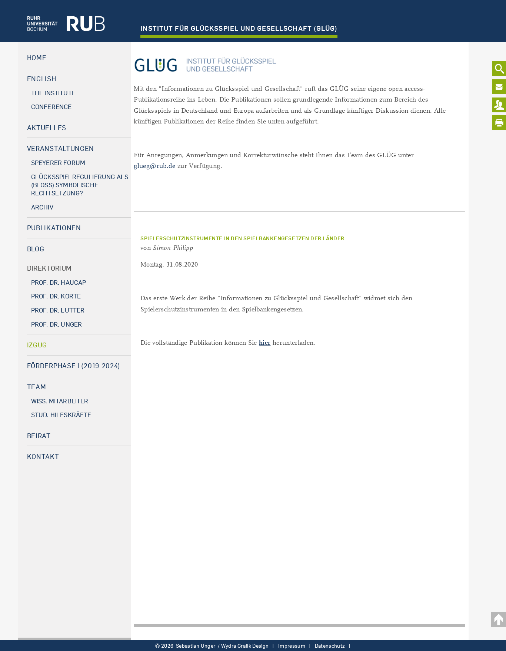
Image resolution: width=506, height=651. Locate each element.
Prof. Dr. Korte (56, 296)
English (41, 79)
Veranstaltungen (60, 148)
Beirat (39, 436)
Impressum (291, 645)
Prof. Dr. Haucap (58, 282)
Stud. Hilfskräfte (61, 415)
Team (36, 387)
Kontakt (43, 456)
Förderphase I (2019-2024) (74, 365)
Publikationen (54, 228)
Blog (35, 249)
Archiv (42, 207)
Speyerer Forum (58, 162)
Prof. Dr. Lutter (58, 310)
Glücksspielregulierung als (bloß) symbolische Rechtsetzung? (79, 185)
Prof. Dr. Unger (56, 324)
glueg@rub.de (154, 166)
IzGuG (37, 345)
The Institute (53, 93)
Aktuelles (46, 127)
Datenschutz (330, 645)
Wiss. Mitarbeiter (60, 401)
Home (37, 57)
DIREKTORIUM (49, 268)
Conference (51, 106)
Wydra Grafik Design (245, 645)
